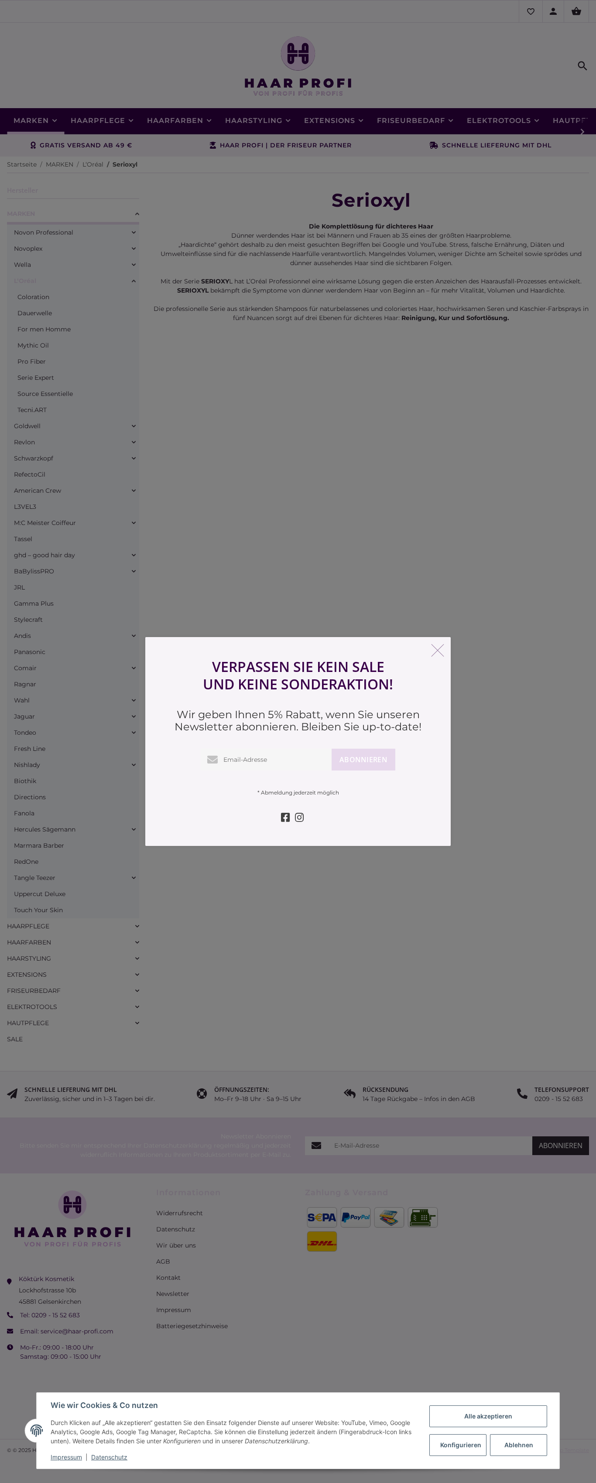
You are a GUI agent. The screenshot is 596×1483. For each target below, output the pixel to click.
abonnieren (363, 759)
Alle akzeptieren (488, 1416)
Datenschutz (109, 1457)
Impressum (66, 1457)
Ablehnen (518, 1445)
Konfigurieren (460, 1445)
